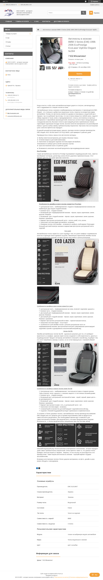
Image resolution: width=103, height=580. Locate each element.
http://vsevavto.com (13, 113)
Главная (8, 21)
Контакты (46, 21)
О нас (36, 21)
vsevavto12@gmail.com (14, 116)
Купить (79, 74)
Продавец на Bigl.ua (51, 575)
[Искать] (83, 13)
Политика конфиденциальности (79, 577)
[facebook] (37, 468)
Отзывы (8, 42)
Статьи (8, 46)
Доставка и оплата (61, 21)
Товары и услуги (22, 21)
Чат (96, 575)
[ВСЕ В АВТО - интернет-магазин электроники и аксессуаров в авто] (9, 16)
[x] (39, 468)
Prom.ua (60, 573)
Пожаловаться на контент (61, 577)
